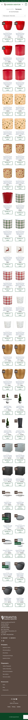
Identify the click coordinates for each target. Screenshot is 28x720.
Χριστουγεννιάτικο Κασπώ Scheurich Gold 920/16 (20, 358)
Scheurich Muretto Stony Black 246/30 (20, 479)
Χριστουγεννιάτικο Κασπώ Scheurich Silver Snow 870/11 (20, 333)
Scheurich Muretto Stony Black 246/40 (7, 479)
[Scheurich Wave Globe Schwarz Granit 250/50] (20, 565)
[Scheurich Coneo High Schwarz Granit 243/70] (20, 423)
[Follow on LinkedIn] (16, 699)
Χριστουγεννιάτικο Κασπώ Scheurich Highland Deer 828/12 (20, 259)
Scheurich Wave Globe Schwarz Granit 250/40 (7, 599)
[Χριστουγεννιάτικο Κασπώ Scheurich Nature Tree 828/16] (20, 99)
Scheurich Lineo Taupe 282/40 (7, 503)
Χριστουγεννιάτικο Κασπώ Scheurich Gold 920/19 (7, 358)
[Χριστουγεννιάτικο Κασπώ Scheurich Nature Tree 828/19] (7, 99)
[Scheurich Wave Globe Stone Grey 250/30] (7, 423)
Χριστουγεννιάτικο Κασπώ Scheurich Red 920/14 (7, 59)
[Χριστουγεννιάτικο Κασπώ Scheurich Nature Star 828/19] (7, 148)
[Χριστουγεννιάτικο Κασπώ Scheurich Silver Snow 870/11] (20, 324)
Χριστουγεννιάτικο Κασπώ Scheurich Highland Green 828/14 (7, 233)
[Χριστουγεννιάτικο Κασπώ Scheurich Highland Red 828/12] (7, 299)
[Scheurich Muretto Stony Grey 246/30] (20, 447)
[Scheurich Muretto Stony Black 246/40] (7, 471)
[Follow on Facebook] (1, 640)
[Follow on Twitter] (14, 699)
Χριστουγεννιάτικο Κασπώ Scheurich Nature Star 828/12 (20, 182)
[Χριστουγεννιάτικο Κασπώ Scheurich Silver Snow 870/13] (7, 324)
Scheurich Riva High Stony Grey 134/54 (20, 551)
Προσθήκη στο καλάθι (7, 40)
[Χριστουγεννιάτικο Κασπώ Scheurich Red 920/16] (20, 25)
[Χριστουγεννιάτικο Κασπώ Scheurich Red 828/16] (20, 50)
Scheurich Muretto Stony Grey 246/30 (20, 456)
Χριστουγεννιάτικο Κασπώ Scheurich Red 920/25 (7, 34)
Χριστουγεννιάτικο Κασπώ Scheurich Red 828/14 (7, 84)
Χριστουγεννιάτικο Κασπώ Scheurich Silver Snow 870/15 (20, 309)
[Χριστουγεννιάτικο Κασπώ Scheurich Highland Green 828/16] (20, 197)
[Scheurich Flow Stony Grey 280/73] (20, 517)
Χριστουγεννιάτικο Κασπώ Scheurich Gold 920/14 (7, 383)
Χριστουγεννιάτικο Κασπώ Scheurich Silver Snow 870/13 (7, 333)
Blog (4, 687)
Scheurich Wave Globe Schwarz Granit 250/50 (20, 575)
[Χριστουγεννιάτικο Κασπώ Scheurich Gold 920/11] (20, 373)
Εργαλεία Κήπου (6, 658)
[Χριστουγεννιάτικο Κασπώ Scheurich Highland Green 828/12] (20, 223)
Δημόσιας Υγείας (6, 647)
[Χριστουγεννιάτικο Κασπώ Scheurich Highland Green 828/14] (7, 223)
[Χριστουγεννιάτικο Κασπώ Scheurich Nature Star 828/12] (20, 173)
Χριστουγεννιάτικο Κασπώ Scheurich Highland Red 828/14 (20, 284)
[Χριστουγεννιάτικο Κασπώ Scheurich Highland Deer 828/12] (20, 249)
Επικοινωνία (5, 690)
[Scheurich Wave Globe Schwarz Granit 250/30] (20, 590)
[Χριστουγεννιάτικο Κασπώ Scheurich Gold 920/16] (20, 349)
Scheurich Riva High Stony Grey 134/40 (7, 574)
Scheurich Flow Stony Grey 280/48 (7, 551)
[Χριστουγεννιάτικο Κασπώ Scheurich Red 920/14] (7, 50)
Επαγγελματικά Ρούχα (8, 655)
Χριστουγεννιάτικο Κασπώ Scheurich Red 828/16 (20, 59)
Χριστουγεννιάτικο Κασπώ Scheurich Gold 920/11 (20, 383)
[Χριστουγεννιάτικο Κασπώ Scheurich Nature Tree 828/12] (20, 124)
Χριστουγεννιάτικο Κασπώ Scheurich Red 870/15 (7, 207)
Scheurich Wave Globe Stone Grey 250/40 (20, 407)
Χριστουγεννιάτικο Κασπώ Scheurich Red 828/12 (20, 84)
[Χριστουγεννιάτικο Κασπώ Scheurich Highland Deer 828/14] (7, 249)
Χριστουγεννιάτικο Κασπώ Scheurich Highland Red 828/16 (7, 284)
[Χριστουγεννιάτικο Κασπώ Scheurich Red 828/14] (7, 74)
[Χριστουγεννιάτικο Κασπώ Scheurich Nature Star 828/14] (7, 173)
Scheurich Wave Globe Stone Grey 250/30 (8, 432)
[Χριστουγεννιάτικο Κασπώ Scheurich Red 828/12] (20, 74)
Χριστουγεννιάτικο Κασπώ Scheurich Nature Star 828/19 (7, 158)
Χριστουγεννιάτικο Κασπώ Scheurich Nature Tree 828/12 (20, 133)
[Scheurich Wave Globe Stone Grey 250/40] (20, 398)
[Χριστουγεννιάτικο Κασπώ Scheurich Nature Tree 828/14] (7, 124)
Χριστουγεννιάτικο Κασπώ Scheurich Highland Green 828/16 (20, 207)
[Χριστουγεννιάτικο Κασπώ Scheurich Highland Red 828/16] (7, 275)
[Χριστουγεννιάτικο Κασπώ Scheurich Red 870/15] (7, 197)
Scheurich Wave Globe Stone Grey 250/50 (8, 407)
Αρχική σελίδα (10, 9)
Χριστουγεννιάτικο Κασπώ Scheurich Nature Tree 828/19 (7, 108)
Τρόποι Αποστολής (7, 668)
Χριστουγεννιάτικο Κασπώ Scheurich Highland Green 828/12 (20, 233)
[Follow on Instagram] (3, 640)
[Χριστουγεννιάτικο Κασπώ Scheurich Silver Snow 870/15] (20, 299)
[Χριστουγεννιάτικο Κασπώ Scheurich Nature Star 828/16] (20, 148)
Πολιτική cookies (6, 676)
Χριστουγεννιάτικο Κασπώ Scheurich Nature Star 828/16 (20, 158)
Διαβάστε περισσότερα (7, 413)
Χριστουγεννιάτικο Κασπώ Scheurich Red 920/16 (20, 34)
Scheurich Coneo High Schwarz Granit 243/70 (20, 432)
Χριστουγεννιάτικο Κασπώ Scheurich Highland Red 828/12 (7, 309)
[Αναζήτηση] (22, 4)
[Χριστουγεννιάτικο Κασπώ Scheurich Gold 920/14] (7, 373)
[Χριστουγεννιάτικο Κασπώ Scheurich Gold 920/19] (7, 349)
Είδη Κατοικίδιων (7, 650)
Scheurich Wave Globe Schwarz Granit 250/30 (20, 599)
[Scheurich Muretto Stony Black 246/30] (20, 471)
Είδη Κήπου (5, 653)
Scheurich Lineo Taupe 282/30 (20, 503)
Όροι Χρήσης (6, 674)
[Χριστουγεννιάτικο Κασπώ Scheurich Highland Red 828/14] (20, 275)
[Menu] (2, 4)
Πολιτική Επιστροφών (8, 671)
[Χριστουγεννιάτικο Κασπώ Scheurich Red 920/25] (7, 25)
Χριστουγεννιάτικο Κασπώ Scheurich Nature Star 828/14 (7, 182)
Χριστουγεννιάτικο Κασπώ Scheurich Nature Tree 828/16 (20, 108)
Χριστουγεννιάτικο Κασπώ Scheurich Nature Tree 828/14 (7, 133)
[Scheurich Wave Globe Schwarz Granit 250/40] (7, 590)
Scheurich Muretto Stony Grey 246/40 (7, 456)
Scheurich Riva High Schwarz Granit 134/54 (7, 527)
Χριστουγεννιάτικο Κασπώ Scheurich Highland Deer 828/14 (7, 259)
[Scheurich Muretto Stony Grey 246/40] (7, 447)
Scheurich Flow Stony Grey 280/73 (20, 526)
